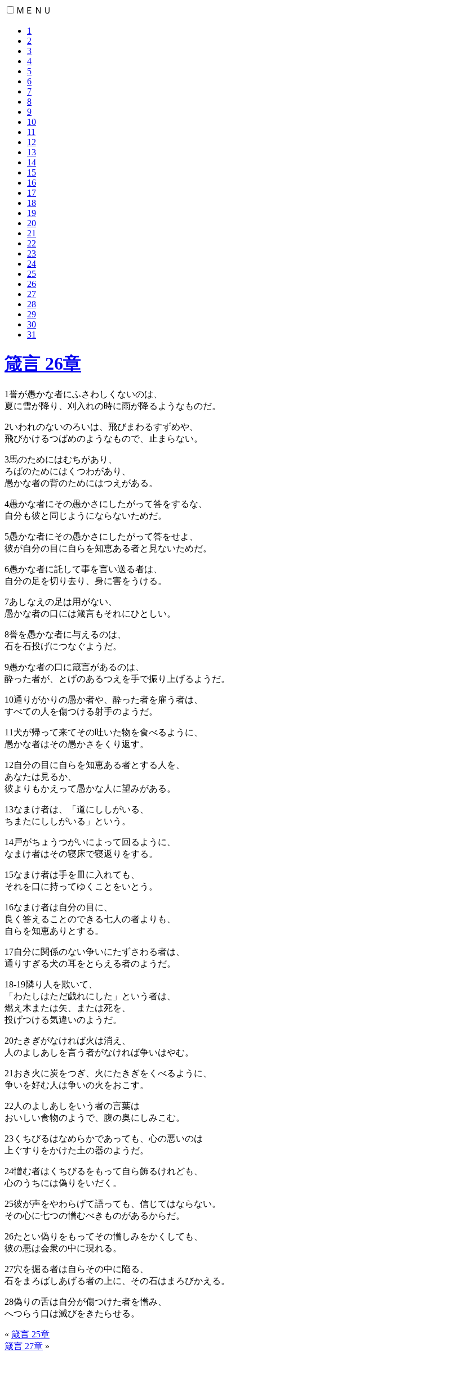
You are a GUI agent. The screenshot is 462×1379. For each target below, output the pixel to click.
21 (31, 233)
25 (31, 274)
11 (31, 132)
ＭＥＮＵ (34, 10)
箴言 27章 (24, 1346)
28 (31, 304)
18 (31, 203)
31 (31, 334)
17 (31, 192)
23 (31, 253)
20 (31, 223)
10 (31, 122)
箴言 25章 (30, 1334)
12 (31, 142)
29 (31, 314)
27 (31, 294)
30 (31, 324)
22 (31, 243)
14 (31, 162)
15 (31, 172)
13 (31, 152)
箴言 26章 (43, 363)
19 (31, 213)
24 (31, 263)
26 (31, 284)
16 (31, 182)
